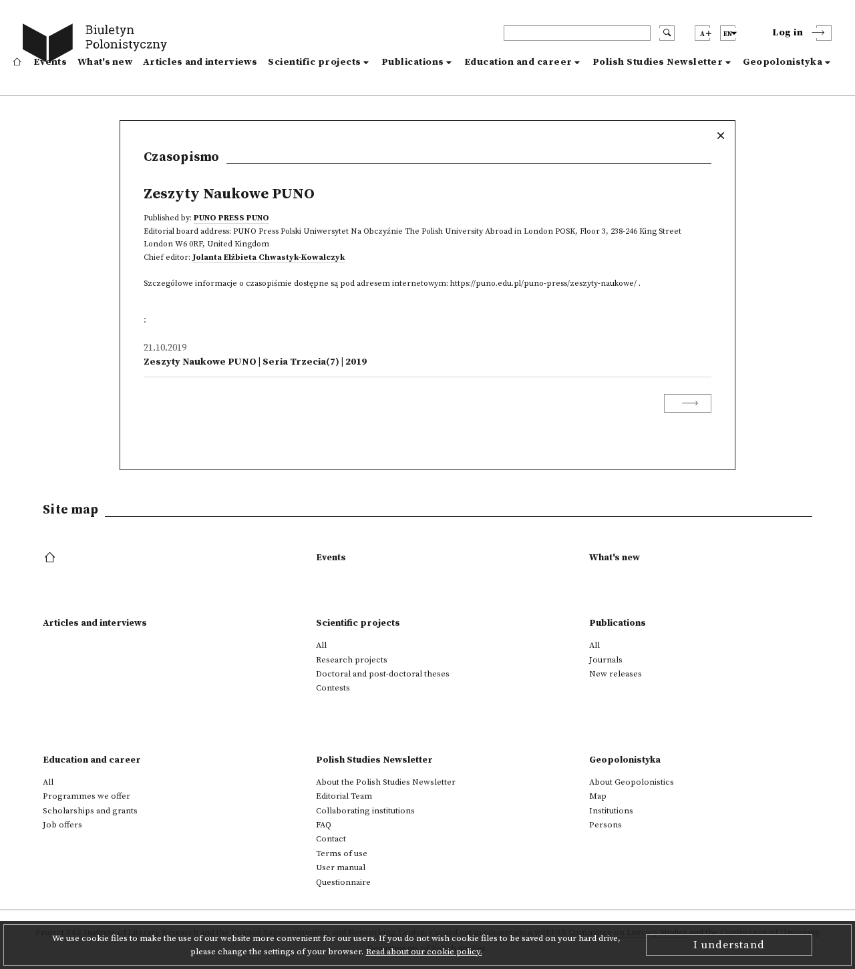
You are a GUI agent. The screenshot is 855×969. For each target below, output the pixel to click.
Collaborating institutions (365, 810)
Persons (605, 824)
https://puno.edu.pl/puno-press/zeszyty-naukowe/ (543, 283)
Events (50, 62)
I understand (729, 945)
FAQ (323, 824)
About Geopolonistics (631, 782)
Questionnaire (343, 882)
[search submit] (667, 33)
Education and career (518, 62)
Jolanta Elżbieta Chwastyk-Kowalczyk (268, 257)
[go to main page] (97, 45)
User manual (340, 867)
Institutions (611, 810)
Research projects (351, 659)
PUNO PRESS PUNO (231, 218)
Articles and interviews (200, 62)
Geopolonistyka (782, 62)
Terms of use (341, 853)
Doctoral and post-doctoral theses (383, 673)
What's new (104, 62)
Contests (333, 688)
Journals (606, 659)
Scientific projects (314, 62)
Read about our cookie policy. (424, 951)
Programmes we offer (86, 796)
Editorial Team (344, 796)
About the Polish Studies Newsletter (386, 782)
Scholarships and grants (90, 810)
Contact (331, 838)
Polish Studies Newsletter (657, 62)
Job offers (62, 824)
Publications (412, 62)
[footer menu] (51, 558)
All (321, 645)
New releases (615, 673)
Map (598, 796)
